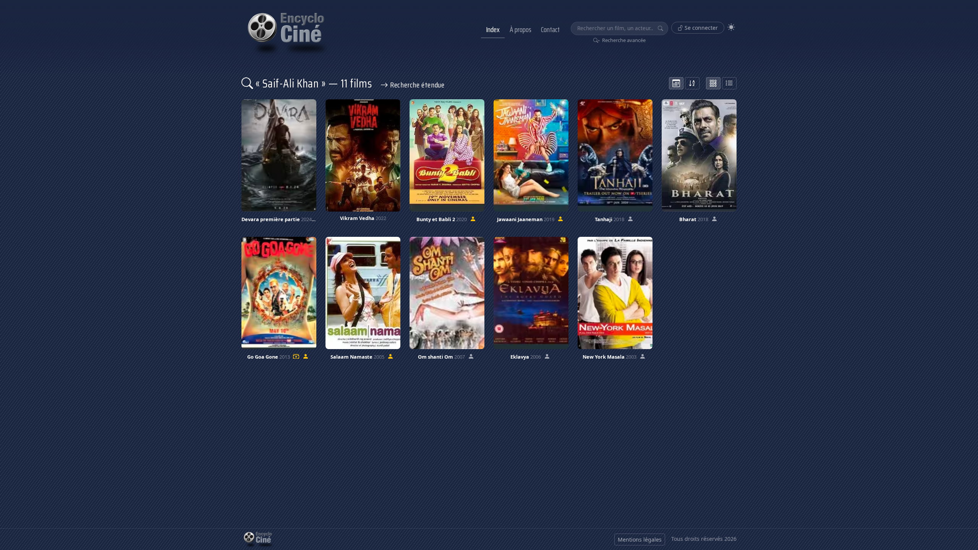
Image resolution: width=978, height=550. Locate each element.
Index (493, 29)
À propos (520, 29)
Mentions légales (640, 539)
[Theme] (731, 27)
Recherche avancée (623, 40)
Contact (550, 29)
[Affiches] (713, 83)
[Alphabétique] (692, 83)
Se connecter (700, 27)
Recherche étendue (416, 85)
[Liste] (729, 83)
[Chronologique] (676, 83)
